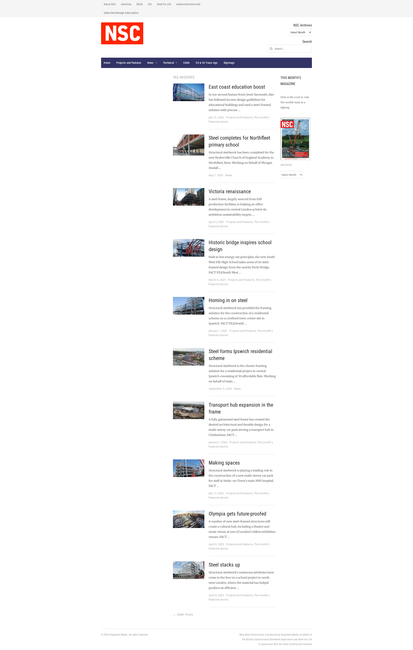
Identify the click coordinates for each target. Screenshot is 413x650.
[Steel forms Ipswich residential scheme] (188, 357)
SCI (150, 4)
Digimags (229, 62)
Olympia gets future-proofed (237, 514)
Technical (168, 62)
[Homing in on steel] (188, 306)
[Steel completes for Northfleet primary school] (188, 145)
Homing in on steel (228, 300)
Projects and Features (128, 62)
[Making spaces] (188, 468)
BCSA (140, 4)
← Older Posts (183, 614)
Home (107, 62)
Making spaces (224, 463)
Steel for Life (164, 4)
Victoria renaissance (230, 191)
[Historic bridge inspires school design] (188, 248)
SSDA (186, 62)
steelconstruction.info (188, 4)
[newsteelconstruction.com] (122, 33)
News (150, 62)
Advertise (126, 4)
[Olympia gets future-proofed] (188, 519)
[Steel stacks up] (188, 570)
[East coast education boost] (188, 92)
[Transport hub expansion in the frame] (188, 410)
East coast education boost (237, 87)
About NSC (110, 4)
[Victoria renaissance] (188, 197)
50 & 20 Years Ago (206, 62)
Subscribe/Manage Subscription (121, 12)
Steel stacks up (224, 565)
